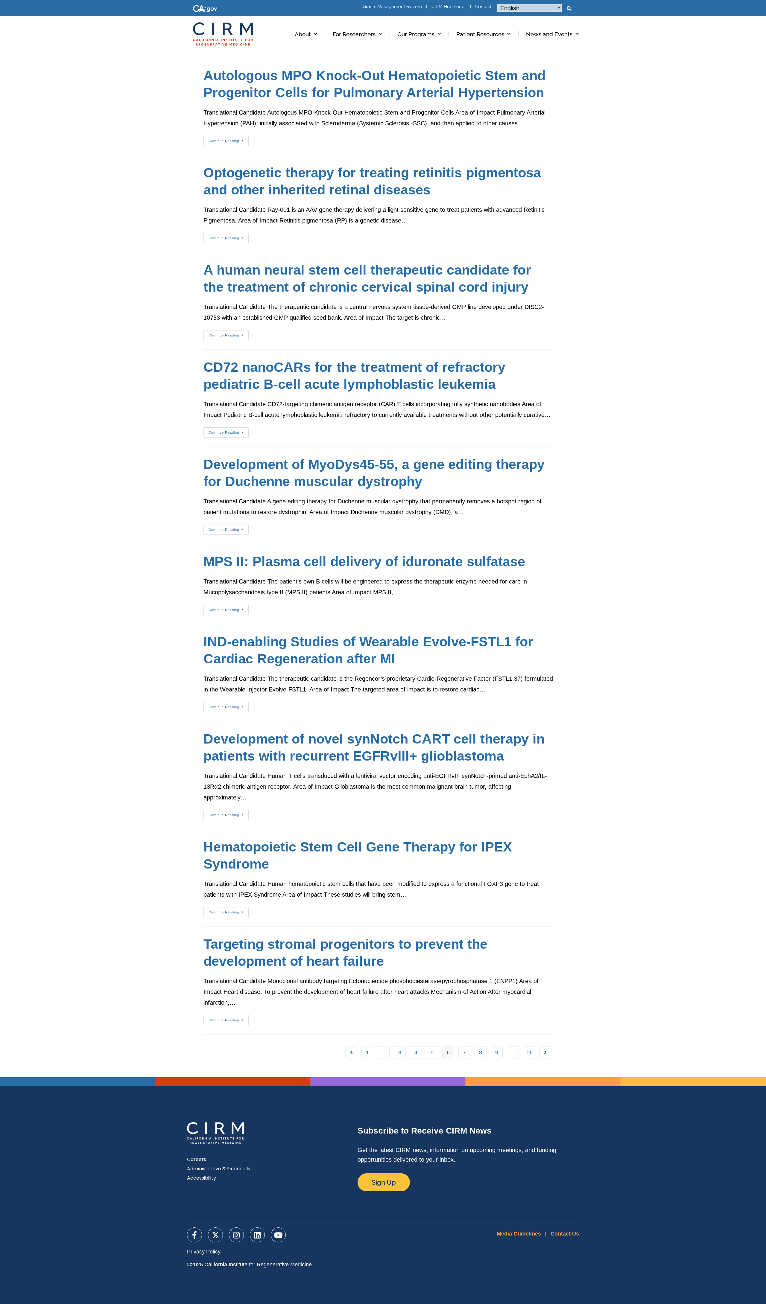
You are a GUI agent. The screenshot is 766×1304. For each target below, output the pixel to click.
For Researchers (354, 34)
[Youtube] (278, 1234)
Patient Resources (480, 34)
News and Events (549, 34)
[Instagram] (236, 1234)
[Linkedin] (257, 1234)
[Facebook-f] (194, 1234)
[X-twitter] (215, 1234)
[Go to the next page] (545, 1052)
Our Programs (415, 34)
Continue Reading (229, 139)
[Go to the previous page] (351, 1052)
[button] (569, 8)
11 (529, 1052)
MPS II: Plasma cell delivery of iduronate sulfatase (364, 561)
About (303, 34)
